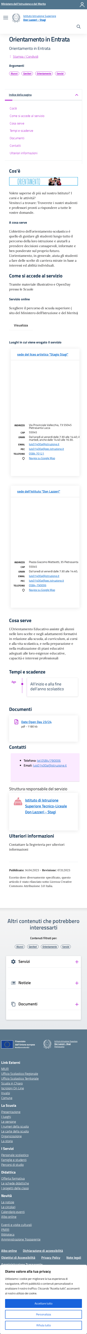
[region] (43, 1299)
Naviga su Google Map (42, 458)
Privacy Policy (50, 1257)
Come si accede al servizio (27, 115)
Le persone (8, 1121)
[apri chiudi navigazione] (5, 18)
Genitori (27, 73)
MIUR (5, 1068)
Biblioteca (7, 1234)
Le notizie (7, 1202)
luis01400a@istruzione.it (44, 444)
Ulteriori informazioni (23, 153)
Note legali (73, 1257)
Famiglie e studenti (14, 1159)
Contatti (15, 145)
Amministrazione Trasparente (20, 1239)
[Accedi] (82, 4)
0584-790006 (37, 585)
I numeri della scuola (15, 1126)
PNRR (5, 1229)
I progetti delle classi (15, 1188)
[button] (43, 95)
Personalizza (43, 1314)
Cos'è (13, 108)
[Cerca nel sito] (78, 27)
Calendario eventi (13, 1211)
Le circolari (8, 1206)
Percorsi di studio (12, 1164)
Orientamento (44, 73)
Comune (6, 1097)
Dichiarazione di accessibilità (43, 1250)
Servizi (60, 73)
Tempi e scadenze (21, 130)
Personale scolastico (15, 1154)
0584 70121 (36, 453)
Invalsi (5, 1093)
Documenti (17, 138)
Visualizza (21, 325)
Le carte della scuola (15, 1131)
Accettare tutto (43, 1303)
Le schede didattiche (15, 1183)
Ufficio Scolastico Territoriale (20, 1078)
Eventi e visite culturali (16, 1224)
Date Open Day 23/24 (36, 721)
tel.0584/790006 (49, 760)
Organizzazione (11, 1136)
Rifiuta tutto (43, 1325)
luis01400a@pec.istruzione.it (46, 449)
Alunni (14, 73)
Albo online (8, 1216)
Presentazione (10, 1111)
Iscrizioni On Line (12, 1088)
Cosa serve (17, 123)
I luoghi (6, 1116)
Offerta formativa (13, 1178)
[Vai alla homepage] (16, 17)
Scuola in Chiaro (12, 1083)
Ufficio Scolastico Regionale (19, 1073)
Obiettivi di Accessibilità (18, 1257)
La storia (7, 1141)
